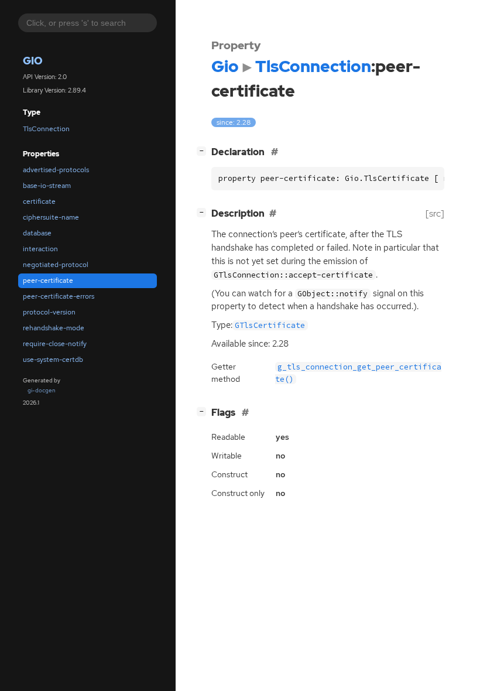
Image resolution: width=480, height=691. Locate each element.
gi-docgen (42, 390)
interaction (40, 249)
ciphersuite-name (51, 217)
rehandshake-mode (53, 328)
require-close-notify (55, 343)
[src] (435, 213)
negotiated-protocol (55, 264)
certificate (39, 201)
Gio (33, 60)
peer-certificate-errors (58, 296)
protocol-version (49, 312)
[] (204, 150)
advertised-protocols (56, 170)
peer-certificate (48, 280)
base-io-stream (47, 185)
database (37, 233)
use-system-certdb (53, 359)
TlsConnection (46, 129)
